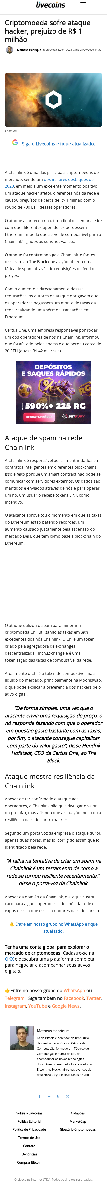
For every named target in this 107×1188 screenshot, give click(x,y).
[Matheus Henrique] (11, 50)
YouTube (37, 1006)
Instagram (15, 1006)
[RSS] (58, 1096)
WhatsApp (74, 990)
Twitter (93, 998)
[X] (67, 1096)
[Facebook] (39, 1096)
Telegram (15, 998)
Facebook (74, 998)
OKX (9, 959)
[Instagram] (49, 1096)
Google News (66, 1006)
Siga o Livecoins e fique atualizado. (58, 144)
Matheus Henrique (29, 50)
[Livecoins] (50, 4)
